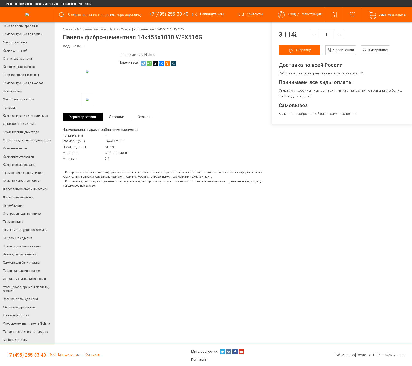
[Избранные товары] (352, 14)
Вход (292, 14)
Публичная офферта (350, 355)
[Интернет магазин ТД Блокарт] (27, 14)
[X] (155, 63)
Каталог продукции (19, 3)
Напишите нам (68, 355)
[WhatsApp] (149, 63)
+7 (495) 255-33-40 (168, 14)
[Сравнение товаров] (334, 14)
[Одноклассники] (167, 63)
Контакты (85, 3)
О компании (68, 3)
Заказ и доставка (46, 3)
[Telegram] (143, 63)
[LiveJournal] (173, 63)
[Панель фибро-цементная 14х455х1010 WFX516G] (87, 99)
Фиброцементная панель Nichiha (97, 29)
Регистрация (310, 14)
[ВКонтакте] (161, 63)
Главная (68, 29)
